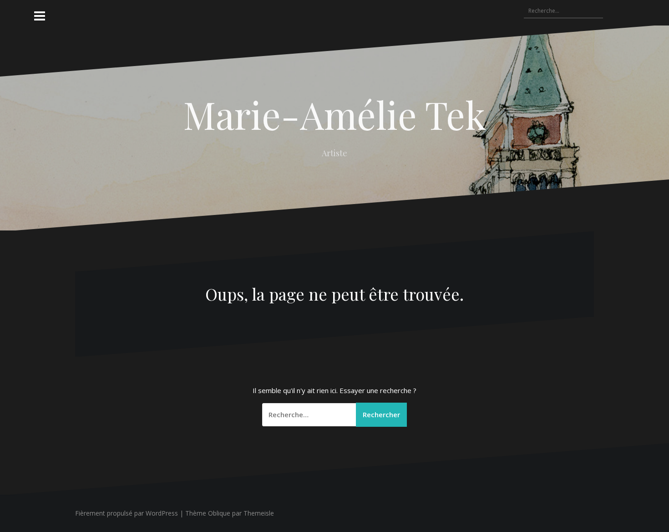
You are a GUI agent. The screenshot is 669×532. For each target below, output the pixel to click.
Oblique (219, 513)
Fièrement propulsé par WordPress (126, 513)
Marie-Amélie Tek (334, 114)
